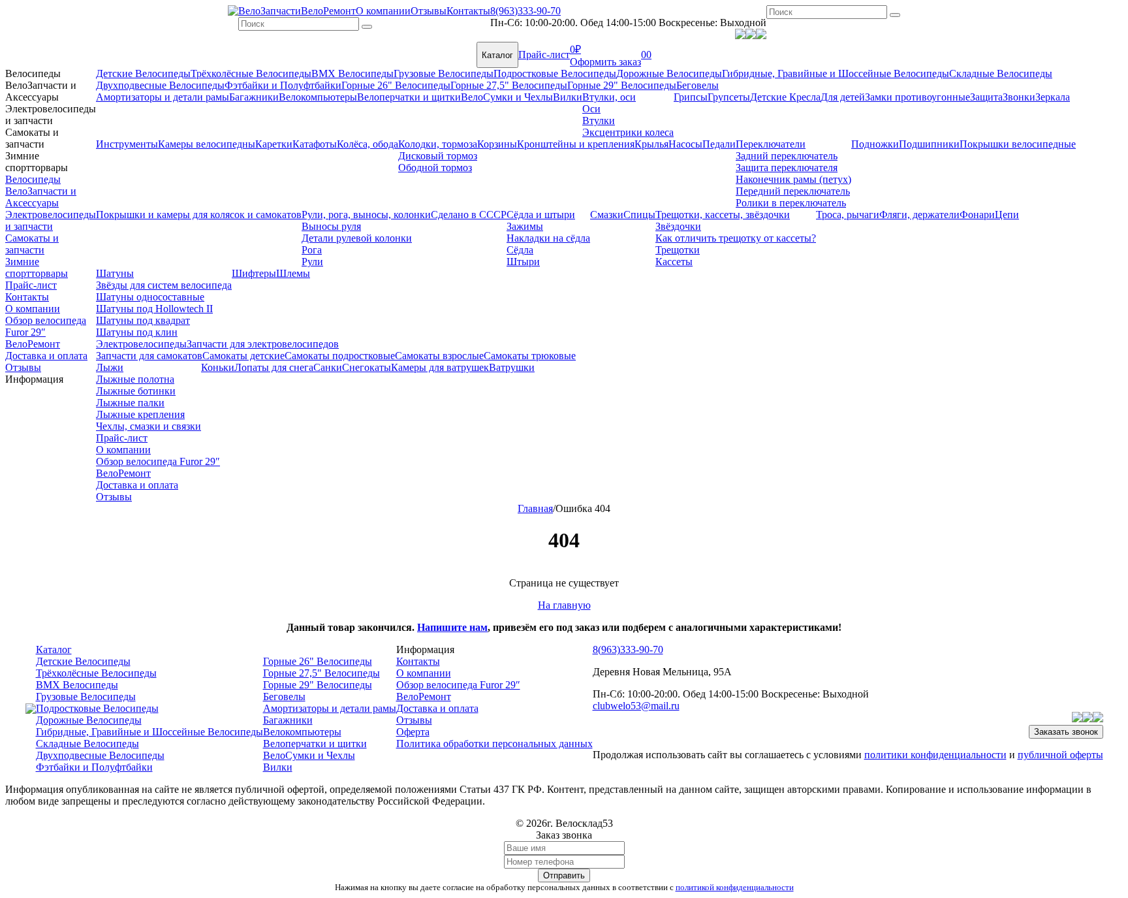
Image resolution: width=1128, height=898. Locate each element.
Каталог (497, 55)
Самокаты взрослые (439, 355)
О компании (383, 10)
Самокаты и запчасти (32, 138)
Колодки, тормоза (437, 144)
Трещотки (677, 249)
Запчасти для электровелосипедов (263, 343)
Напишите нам (452, 627)
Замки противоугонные (917, 97)
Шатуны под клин (137, 332)
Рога (312, 249)
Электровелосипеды (141, 343)
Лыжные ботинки (136, 390)
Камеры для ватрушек (440, 367)
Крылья (651, 144)
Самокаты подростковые (340, 355)
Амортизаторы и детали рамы (162, 97)
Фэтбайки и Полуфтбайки (283, 85)
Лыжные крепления (140, 414)
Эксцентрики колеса (628, 132)
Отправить (564, 875)
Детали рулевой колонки (357, 238)
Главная (535, 508)
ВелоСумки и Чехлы (507, 97)
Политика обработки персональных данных (494, 743)
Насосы (685, 144)
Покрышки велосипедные (1018, 144)
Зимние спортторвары (36, 161)
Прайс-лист (544, 54)
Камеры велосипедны (206, 144)
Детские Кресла (785, 97)
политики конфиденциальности (935, 754)
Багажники (254, 97)
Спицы (639, 214)
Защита (986, 97)
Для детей (843, 97)
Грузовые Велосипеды (444, 73)
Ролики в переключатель (791, 202)
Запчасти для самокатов (149, 355)
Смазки (606, 214)
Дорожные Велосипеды (669, 73)
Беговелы (697, 85)
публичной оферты (1060, 754)
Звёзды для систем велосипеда (164, 285)
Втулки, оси (609, 97)
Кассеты (674, 261)
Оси (591, 108)
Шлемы (293, 273)
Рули (312, 261)
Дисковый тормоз (437, 155)
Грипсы (691, 97)
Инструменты (127, 144)
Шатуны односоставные (150, 296)
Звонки (1019, 97)
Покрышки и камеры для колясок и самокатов (199, 214)
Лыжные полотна (135, 379)
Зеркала (1052, 97)
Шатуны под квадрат (143, 320)
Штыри (523, 261)
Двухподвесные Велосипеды (160, 85)
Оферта (413, 731)
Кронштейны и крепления (575, 144)
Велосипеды (33, 73)
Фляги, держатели (919, 214)
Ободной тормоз (435, 167)
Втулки (598, 120)
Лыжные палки (130, 402)
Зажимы (525, 226)
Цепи (1007, 214)
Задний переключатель (787, 155)
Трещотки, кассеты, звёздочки (722, 214)
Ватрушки (512, 367)
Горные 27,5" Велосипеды (508, 85)
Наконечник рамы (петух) (793, 179)
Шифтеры (254, 273)
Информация (34, 379)
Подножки (875, 144)
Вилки (567, 97)
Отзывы (428, 10)
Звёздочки (678, 226)
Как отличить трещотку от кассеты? (735, 238)
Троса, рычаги (847, 214)
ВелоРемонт (328, 10)
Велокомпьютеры (318, 97)
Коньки (217, 367)
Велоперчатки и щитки (409, 97)
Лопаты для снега (273, 367)
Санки (327, 367)
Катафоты (314, 144)
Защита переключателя (787, 167)
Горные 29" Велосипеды (621, 85)
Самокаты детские (243, 355)
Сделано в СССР (469, 214)
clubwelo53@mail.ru (636, 705)
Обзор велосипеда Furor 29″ (45, 326)
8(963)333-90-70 (525, 10)
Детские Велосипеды (143, 73)
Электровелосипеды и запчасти (50, 114)
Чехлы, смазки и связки (148, 426)
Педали (719, 144)
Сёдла (520, 249)
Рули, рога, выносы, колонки (366, 214)
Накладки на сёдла (548, 238)
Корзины (497, 144)
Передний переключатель (793, 191)
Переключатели (771, 144)
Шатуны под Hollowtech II (154, 308)
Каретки (273, 144)
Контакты (468, 10)
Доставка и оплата (46, 355)
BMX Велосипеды (352, 73)
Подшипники (929, 144)
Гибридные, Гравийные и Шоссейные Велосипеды (835, 73)
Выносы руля (331, 226)
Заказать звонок (1066, 732)
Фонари (977, 214)
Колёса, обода (367, 144)
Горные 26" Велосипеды (395, 85)
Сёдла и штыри (541, 214)
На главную (564, 605)
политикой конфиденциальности (735, 887)
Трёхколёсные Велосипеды (251, 73)
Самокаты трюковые (530, 355)
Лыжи (109, 367)
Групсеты (729, 97)
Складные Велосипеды (1000, 73)
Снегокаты (366, 367)
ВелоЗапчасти (269, 10)
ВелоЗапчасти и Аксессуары (40, 91)
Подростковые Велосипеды (555, 73)
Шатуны (115, 273)
